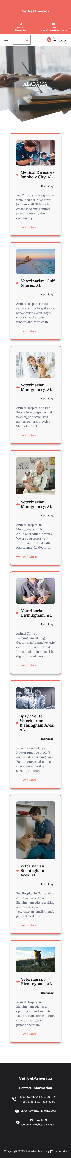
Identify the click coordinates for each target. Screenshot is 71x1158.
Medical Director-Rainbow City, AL (37, 174)
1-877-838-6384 (45, 1101)
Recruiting (47, 186)
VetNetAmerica (35, 11)
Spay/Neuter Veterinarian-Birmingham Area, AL (37, 723)
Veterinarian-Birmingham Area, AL (33, 870)
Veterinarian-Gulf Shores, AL (38, 283)
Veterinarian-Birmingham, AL (36, 613)
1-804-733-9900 (49, 1097)
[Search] (27, 40)
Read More (29, 227)
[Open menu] (6, 39)
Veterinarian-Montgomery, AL (36, 387)
